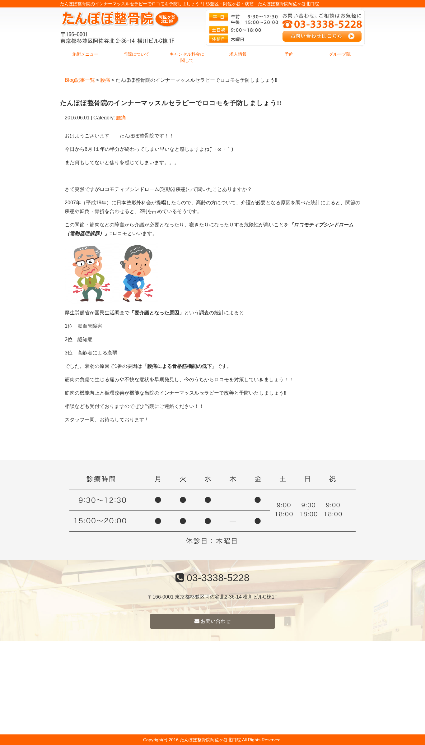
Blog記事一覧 (80, 80)
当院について (136, 54)
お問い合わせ (215, 621)
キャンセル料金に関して (187, 57)
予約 (289, 54)
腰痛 (105, 80)
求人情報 (238, 54)
